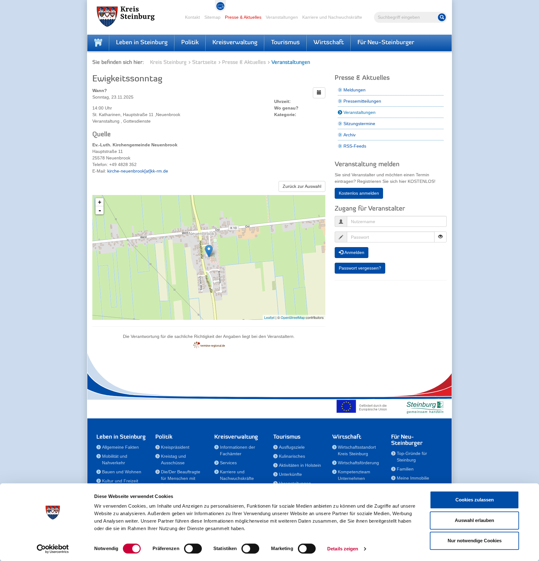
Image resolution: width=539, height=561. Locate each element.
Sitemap (212, 17)
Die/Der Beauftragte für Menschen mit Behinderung (180, 478)
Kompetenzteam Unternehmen (354, 475)
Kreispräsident (175, 447)
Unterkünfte (290, 474)
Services (228, 462)
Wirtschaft (328, 43)
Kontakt (192, 17)
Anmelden (353, 252)
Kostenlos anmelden (359, 193)
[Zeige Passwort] (440, 237)
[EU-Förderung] (363, 406)
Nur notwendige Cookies (475, 540)
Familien (405, 468)
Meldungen (354, 89)
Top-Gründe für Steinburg (412, 456)
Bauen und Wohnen (121, 471)
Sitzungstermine (359, 123)
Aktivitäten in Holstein (300, 465)
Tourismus (285, 43)
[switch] (193, 549)
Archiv (349, 134)
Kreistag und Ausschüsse (173, 459)
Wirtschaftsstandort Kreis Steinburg (357, 450)
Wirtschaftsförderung (358, 462)
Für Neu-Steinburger (385, 43)
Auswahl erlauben (474, 520)
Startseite (204, 62)
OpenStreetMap (293, 317)
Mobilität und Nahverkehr (114, 459)
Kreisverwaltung (234, 43)
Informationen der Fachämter (237, 450)
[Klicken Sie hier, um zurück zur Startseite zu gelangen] (98, 43)
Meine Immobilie (413, 478)
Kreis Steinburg (168, 62)
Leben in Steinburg (142, 43)
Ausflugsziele (292, 447)
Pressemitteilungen (362, 101)
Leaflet (269, 317)
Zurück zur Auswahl (302, 186)
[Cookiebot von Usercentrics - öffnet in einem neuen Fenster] (53, 549)
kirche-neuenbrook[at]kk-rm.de (137, 170)
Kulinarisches (292, 456)
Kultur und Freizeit (120, 480)
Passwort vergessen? (360, 268)
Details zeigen (342, 548)
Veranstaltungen (282, 17)
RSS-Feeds (354, 146)
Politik (190, 43)
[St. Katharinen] (209, 251)
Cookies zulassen (474, 499)
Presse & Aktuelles (243, 17)
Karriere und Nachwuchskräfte (332, 17)
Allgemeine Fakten (120, 447)
